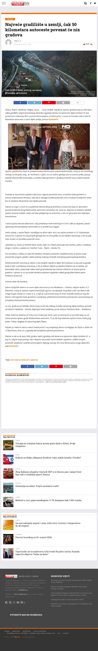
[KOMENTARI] (77, 102)
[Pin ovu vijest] (49, 102)
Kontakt (66, 633)
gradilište (25, 360)
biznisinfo (53, 119)
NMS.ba (17, 637)
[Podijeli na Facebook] (21, 102)
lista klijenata (20, 594)
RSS (59, 633)
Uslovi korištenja (39, 631)
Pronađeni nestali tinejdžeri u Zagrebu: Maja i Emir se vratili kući (31, 633)
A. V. (20, 41)
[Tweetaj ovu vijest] (35, 102)
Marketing (16, 631)
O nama (7, 631)
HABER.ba (23, 590)
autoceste (15, 360)
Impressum (27, 631)
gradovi (34, 360)
